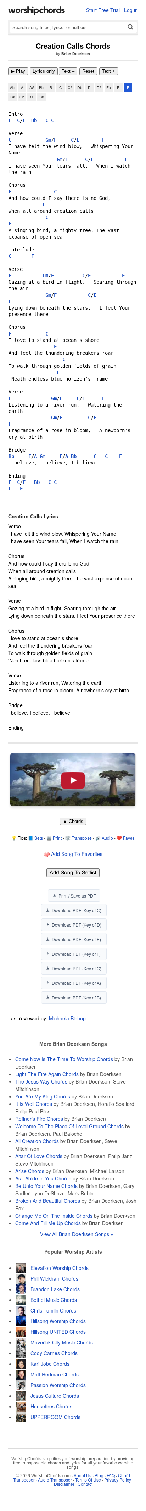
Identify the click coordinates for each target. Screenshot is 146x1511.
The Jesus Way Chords (41, 1081)
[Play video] (72, 779)
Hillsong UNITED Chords (58, 1331)
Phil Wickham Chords (54, 1278)
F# (12, 96)
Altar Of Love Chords (38, 1156)
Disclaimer (64, 1484)
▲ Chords (73, 821)
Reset (88, 71)
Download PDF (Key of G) (76, 968)
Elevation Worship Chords (59, 1267)
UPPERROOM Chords (55, 1416)
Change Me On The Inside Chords (53, 1215)
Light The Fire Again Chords (47, 1074)
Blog (99, 1475)
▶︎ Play (18, 71)
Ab (12, 87)
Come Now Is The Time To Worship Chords (64, 1059)
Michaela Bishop (67, 1018)
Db (79, 87)
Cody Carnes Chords (54, 1353)
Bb (41, 87)
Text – (68, 71)
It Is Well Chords (33, 1103)
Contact (85, 1484)
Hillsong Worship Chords (58, 1321)
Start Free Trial (103, 9)
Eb (108, 87)
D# (99, 87)
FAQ (111, 1475)
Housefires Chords (51, 1406)
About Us (82, 1475)
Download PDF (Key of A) (76, 983)
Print (57, 838)
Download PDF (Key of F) (76, 954)
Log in (131, 9)
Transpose (82, 838)
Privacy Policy (117, 1480)
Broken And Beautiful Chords (47, 1200)
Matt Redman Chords (54, 1374)
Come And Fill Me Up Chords (48, 1223)
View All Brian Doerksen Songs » (76, 1234)
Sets (38, 838)
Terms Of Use (88, 1480)
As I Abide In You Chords (43, 1178)
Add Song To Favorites (76, 853)
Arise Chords (29, 1170)
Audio (107, 838)
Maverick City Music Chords (61, 1342)
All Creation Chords (37, 1141)
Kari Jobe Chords (49, 1363)
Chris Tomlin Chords (53, 1310)
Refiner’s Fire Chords (39, 1118)
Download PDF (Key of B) (76, 997)
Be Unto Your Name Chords (46, 1185)
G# (41, 96)
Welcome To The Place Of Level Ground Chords (69, 1126)
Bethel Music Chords (53, 1299)
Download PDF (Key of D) (76, 925)
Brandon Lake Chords (55, 1289)
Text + (108, 71)
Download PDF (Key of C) (76, 910)
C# (70, 87)
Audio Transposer (55, 1480)
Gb (21, 96)
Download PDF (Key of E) (76, 939)
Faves (129, 838)
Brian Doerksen (75, 53)
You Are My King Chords (42, 1096)
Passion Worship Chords (58, 1385)
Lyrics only (44, 71)
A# (31, 87)
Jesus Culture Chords (54, 1395)
